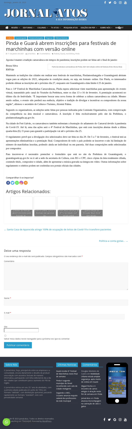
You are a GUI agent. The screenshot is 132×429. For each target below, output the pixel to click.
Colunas (41, 27)
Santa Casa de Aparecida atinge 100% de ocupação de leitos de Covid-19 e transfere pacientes (57, 229)
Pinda (77, 54)
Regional (49, 38)
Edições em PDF (88, 27)
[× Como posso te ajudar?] (6, 422)
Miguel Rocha (87, 386)
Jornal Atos (31, 54)
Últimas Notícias (61, 38)
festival (56, 54)
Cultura (10, 38)
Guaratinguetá (21, 38)
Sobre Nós (105, 27)
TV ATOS (55, 27)
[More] (26, 183)
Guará (62, 54)
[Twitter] (12, 183)
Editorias (27, 27)
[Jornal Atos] (7, 27)
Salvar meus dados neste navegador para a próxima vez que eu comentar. (37, 338)
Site (5, 326)
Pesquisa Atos (71, 27)
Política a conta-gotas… (113, 240)
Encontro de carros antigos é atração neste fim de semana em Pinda (91, 391)
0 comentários (44, 54)
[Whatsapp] (17, 183)
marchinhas (70, 54)
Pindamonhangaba (36, 38)
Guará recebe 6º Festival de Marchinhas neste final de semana (67, 374)
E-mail (7, 312)
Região (14, 27)
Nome (7, 298)
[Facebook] (8, 183)
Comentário (9, 261)
